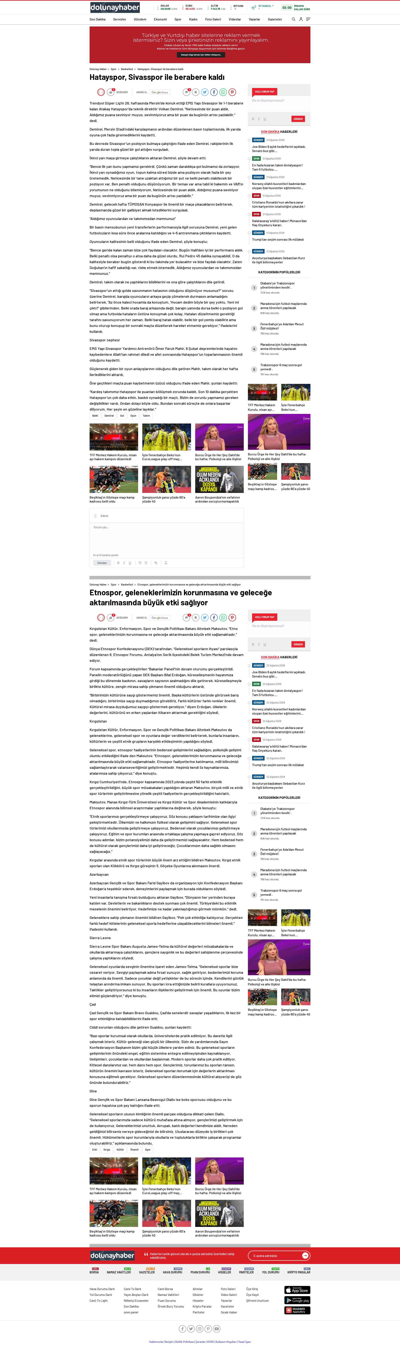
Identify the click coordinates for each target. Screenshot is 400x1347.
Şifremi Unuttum (257, 1300)
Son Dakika (97, 19)
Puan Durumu (200, 1271)
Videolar (235, 19)
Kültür (120, 1149)
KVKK (210, 1341)
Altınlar (198, 1289)
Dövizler (198, 1295)
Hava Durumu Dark (102, 1289)
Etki (94, 1149)
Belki (95, 415)
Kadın (193, 19)
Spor (178, 19)
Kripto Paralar (299, 1271)
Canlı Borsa (165, 1289)
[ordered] (140, 562)
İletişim (169, 1341)
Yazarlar (254, 19)
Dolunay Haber (98, 69)
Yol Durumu (270, 1271)
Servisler (119, 19)
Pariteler (246, 1271)
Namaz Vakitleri (119, 1271)
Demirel (109, 415)
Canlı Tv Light (99, 1300)
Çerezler (201, 1341)
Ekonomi (160, 19)
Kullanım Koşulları (226, 1341)
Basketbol (127, 69)
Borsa (94, 1271)
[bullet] (146, 562)
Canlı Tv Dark (132, 1289)
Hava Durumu (172, 1271)
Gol (122, 415)
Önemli (134, 1149)
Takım (146, 415)
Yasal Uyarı (244, 1341)
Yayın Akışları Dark (136, 1295)
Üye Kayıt (252, 1295)
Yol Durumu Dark (101, 1295)
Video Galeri (229, 1295)
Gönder (102, 563)
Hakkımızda (156, 1341)
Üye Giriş (252, 1289)
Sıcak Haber (229, 1312)
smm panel (131, 1312)
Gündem (140, 19)
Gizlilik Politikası (184, 1341)
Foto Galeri (213, 19)
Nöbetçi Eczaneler (136, 1300)
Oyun (133, 415)
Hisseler (224, 1271)
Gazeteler (275, 19)
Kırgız (107, 1149)
